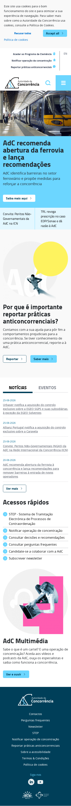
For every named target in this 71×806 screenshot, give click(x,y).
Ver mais (12, 488)
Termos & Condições (35, 758)
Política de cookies (16, 40)
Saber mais (41, 359)
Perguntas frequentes (35, 720)
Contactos (35, 714)
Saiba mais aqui (16, 198)
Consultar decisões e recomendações (37, 537)
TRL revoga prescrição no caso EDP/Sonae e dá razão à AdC (53, 218)
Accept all (52, 33)
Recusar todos (22, 33)
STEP (35, 733)
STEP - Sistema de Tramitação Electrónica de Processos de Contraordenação (31, 519)
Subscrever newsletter (25, 558)
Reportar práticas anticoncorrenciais (31, 67)
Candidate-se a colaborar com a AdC (36, 551)
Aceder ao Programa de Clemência (32, 54)
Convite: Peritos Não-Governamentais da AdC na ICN (17, 218)
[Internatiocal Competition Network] (42, 794)
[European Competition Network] (28, 794)
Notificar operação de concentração (32, 60)
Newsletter (35, 726)
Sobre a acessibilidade (35, 752)
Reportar (12, 359)
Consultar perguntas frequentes (33, 544)
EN (65, 53)
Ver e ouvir (13, 674)
